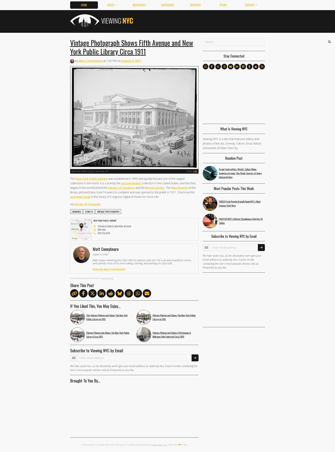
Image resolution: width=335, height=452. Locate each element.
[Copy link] (74, 293)
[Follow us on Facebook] (212, 67)
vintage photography (108, 211)
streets (89, 211)
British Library (155, 188)
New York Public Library (91, 179)
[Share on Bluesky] (120, 294)
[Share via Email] (147, 294)
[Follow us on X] (218, 67)
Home (84, 5)
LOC (195, 171)
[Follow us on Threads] (224, 67)
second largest (131, 183)
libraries (76, 211)
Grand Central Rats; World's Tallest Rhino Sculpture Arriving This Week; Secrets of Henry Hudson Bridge (240, 173)
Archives (195, 5)
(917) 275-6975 (104, 233)
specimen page (80, 197)
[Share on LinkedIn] (101, 294)
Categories (167, 5)
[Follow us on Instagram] (205, 67)
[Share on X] (92, 294)
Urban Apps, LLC (159, 444)
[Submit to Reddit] (110, 294)
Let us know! (107, 278)
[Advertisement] (201, 21)
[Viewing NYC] (101, 21)
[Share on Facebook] (83, 294)
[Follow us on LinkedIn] (237, 67)
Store (223, 5)
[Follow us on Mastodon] (243, 67)
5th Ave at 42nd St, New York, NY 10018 (114, 226)
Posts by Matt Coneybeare (109, 269)
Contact (250, 5)
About (110, 5)
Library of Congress (121, 188)
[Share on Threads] (129, 294)
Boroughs (139, 5)
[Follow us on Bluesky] (230, 67)
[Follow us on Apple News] (256, 67)
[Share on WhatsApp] (138, 294)
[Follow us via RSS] (262, 67)
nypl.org (102, 229)
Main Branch (179, 188)
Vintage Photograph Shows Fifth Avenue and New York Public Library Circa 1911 (131, 47)
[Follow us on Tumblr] (249, 67)
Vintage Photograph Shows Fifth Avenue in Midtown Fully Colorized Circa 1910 (171, 335)
